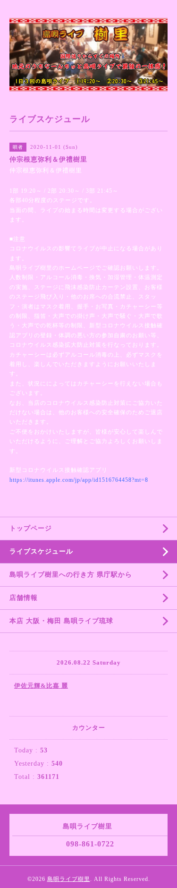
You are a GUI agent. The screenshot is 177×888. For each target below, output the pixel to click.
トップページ (30, 528)
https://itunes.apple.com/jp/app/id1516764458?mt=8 (78, 480)
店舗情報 (23, 597)
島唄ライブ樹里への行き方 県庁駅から (70, 574)
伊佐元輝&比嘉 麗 (41, 685)
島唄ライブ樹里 (68, 879)
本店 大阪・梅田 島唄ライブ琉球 (61, 620)
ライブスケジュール (41, 551)
